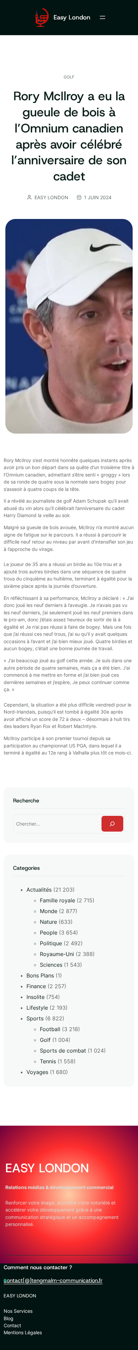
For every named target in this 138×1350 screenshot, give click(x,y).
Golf (69, 76)
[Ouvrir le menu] (102, 17)
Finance (36, 986)
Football (50, 1029)
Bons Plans (40, 975)
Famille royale (57, 900)
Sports (35, 1018)
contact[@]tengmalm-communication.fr (53, 1280)
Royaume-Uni (57, 954)
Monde (48, 911)
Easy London (72, 17)
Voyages (37, 1072)
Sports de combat (63, 1050)
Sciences (51, 964)
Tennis (48, 1061)
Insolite (35, 997)
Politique (51, 943)
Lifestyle (37, 1007)
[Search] (112, 824)
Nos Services (18, 1311)
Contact (12, 1325)
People (48, 932)
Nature (48, 921)
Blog (8, 1318)
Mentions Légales (23, 1332)
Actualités (39, 889)
